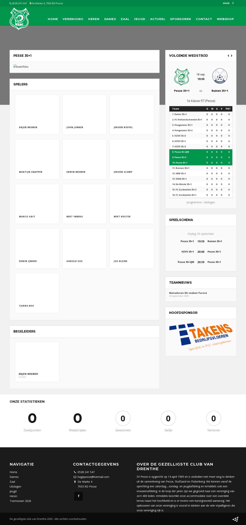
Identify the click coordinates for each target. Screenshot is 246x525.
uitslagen (209, 202)
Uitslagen (15, 486)
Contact (204, 19)
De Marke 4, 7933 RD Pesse (47, 3)
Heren (94, 19)
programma (194, 202)
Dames (110, 19)
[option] (201, 78)
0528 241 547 (19, 3)
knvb (226, 3)
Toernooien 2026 (20, 501)
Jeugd (139, 19)
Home (53, 19)
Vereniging (73, 19)
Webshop (225, 19)
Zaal (125, 19)
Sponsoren (180, 19)
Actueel (157, 19)
